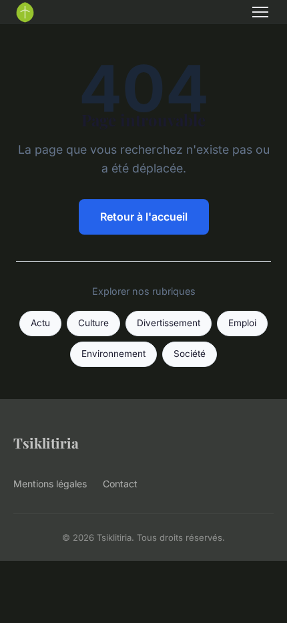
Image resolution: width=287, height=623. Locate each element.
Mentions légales (50, 483)
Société (190, 353)
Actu (40, 323)
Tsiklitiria (46, 442)
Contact (120, 483)
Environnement (113, 353)
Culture (93, 323)
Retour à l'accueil (144, 216)
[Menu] (260, 12)
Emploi (242, 323)
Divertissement (168, 323)
